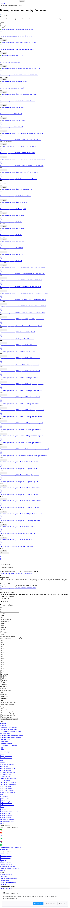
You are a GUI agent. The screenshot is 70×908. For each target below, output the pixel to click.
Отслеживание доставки (7, 866)
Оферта (2, 870)
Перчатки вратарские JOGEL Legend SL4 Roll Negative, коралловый (21, 391)
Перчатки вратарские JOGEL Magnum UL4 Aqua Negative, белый (20, 520)
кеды (1, 760)
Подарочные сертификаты (8, 878)
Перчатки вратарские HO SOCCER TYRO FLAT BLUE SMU (17, 153)
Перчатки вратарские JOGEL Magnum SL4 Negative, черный (19, 482)
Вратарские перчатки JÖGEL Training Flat (13, 209)
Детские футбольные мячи (8, 729)
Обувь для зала (5, 739)
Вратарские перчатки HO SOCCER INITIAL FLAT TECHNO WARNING (20, 140)
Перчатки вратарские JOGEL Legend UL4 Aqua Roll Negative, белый (21, 326)
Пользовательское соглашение (10, 868)
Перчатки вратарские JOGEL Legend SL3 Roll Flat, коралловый (19, 365)
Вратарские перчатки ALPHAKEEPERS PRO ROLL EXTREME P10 (19, 75)
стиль (2, 795)
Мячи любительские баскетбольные (11, 735)
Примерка (3, 860)
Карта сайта (4, 850)
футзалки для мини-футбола (9, 811)
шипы (2, 823)
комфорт (2, 762)
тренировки (4, 797)
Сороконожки (4, 741)
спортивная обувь (5, 786)
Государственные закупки (8, 882)
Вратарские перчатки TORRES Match (11, 127)
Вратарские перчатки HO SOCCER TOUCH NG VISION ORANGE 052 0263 (22, 313)
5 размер (3, 725)
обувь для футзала (5, 774)
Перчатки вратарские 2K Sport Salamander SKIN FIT (16, 36)
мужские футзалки (5, 770)
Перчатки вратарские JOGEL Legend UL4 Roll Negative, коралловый (21, 417)
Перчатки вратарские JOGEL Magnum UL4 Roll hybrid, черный (19, 507)
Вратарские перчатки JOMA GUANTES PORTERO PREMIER (18, 588)
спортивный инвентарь (7, 793)
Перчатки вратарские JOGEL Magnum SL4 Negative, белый (18, 468)
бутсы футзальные (6, 758)
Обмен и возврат (5, 862)
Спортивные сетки (6, 743)
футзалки (3, 809)
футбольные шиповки (7, 805)
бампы (2, 754)
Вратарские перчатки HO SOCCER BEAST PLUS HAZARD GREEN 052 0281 (22, 274)
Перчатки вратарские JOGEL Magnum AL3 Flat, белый (17, 339)
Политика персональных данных (10, 848)
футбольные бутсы (6, 803)
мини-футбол (4, 766)
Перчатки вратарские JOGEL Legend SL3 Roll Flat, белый (17, 352)
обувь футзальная (5, 776)
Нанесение (3, 876)
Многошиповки (5, 733)
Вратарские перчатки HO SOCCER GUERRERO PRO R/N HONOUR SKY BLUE (23, 300)
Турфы (2, 748)
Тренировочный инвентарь (9, 746)
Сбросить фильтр (12, 719)
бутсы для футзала (6, 756)
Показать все (4, 552)
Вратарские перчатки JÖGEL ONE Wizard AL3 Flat (15, 196)
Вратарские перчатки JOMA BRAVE (11, 261)
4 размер (3, 723)
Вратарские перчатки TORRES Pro (10, 62)
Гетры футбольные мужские (9, 727)
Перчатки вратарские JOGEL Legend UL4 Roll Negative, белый (19, 404)
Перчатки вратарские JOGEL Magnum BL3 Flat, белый (17, 546)
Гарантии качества (6, 864)
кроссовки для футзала (7, 764)
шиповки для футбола (7, 819)
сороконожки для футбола (8, 782)
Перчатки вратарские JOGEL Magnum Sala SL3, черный (17, 533)
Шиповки (3, 750)
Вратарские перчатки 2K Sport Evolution (12, 88)
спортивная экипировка (7, 790)
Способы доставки (5, 856)
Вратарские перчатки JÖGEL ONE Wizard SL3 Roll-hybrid (17, 101)
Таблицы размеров (6, 888)
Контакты (3, 884)
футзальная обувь (5, 813)
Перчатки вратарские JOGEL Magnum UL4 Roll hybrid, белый (19, 494)
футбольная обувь (5, 801)
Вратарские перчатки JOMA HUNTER (11, 248)
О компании (4, 854)
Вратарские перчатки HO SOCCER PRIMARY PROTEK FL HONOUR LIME (21, 166)
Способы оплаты (5, 858)
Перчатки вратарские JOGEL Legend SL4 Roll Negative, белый (19, 378)
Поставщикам (4, 880)
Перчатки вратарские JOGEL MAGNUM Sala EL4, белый (17, 49)
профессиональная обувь (8, 778)
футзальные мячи (5, 817)
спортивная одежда (6, 788)
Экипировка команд (6, 874)
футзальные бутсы (6, 815)
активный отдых (5, 752)
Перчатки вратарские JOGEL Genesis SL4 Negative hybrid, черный (20, 443)
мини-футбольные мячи (7, 768)
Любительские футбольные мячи (10, 731)
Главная (2, 3)
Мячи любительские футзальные (10, 737)
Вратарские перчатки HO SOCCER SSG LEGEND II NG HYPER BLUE (20, 287)
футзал (2, 807)
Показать (3, 719)
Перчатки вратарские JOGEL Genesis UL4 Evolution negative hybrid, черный (23, 456)
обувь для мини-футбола (7, 772)
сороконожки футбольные (8, 784)
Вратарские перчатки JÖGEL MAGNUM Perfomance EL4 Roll (18, 179)
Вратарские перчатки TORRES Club (11, 114)
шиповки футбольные (7, 821)
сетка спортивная (5, 780)
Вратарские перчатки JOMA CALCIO (11, 222)
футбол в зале (4, 799)
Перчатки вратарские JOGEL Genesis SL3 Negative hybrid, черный (20, 430)
